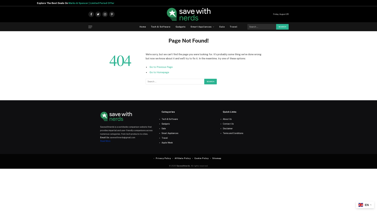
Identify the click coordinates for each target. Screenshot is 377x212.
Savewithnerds (183, 166)
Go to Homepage (159, 72)
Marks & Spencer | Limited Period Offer (82, 3)
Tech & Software (161, 27)
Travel (233, 27)
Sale (222, 27)
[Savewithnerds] (188, 14)
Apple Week (167, 142)
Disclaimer (228, 128)
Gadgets (181, 27)
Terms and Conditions (233, 133)
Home (143, 27)
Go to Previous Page (161, 67)
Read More (105, 141)
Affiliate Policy (183, 158)
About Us (227, 119)
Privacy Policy (163, 158)
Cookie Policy (201, 158)
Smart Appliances (201, 27)
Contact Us (228, 124)
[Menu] (90, 27)
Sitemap (216, 158)
